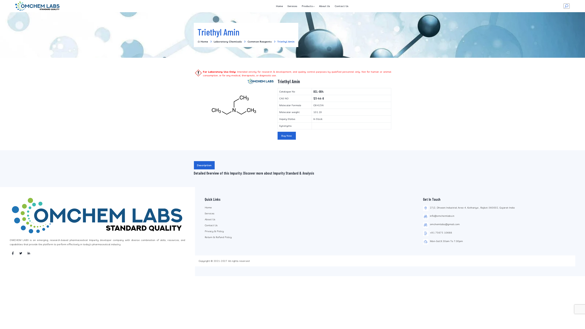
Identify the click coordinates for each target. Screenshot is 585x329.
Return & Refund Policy (218, 237)
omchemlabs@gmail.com (445, 224)
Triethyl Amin (286, 41)
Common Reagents (260, 41)
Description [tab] (204, 165)
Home (279, 6)
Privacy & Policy (214, 231)
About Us (324, 6)
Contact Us (342, 6)
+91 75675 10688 (441, 232)
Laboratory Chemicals (228, 41)
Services (292, 6)
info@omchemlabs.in (442, 215)
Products (307, 6)
